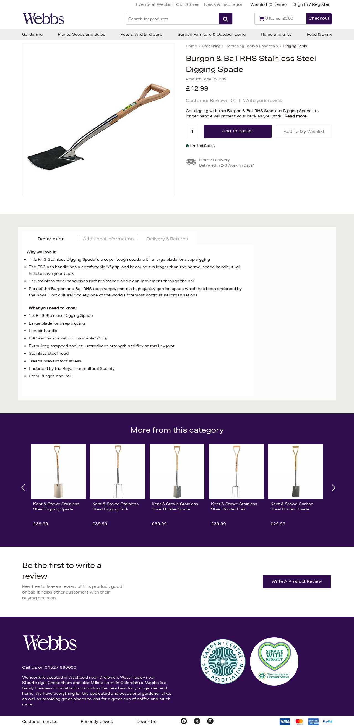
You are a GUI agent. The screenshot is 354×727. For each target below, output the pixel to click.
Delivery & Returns (167, 238)
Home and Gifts (276, 34)
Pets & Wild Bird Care (141, 34)
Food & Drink (319, 34)
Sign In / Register (311, 4)
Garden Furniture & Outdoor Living (212, 34)
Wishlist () (268, 4)
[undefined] (98, 120)
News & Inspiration (224, 4)
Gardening (32, 34)
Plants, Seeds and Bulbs (81, 34)
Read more (296, 116)
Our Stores (187, 4)
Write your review (263, 100)
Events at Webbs (153, 4)
